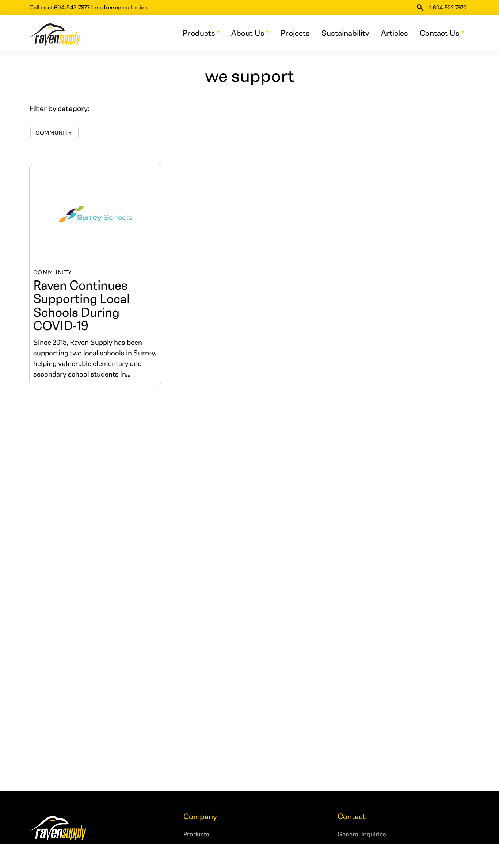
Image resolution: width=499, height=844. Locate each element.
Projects (295, 32)
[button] (420, 7)
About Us (247, 32)
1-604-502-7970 (447, 7)
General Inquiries (362, 834)
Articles (394, 32)
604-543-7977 (72, 7)
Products (199, 32)
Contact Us (440, 32)
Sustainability (345, 32)
